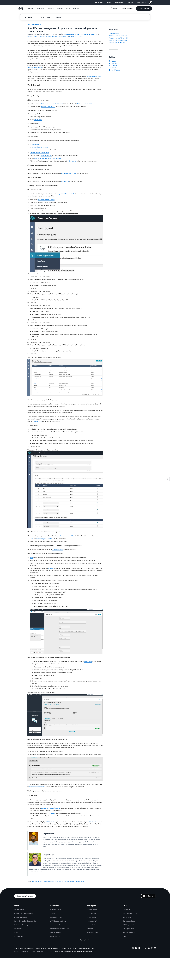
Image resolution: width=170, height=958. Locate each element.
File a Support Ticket (130, 913)
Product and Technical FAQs (59, 929)
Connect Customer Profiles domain (52, 104)
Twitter (113, 61)
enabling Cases (49, 822)
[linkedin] (139, 948)
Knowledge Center (129, 921)
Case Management (48, 881)
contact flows (38, 119)
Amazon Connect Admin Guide (118, 38)
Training (53, 913)
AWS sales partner (93, 822)
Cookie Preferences (37, 951)
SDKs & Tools (91, 913)
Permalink (72, 36)
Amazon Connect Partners (117, 42)
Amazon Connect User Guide (118, 36)
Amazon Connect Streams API (118, 40)
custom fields (38, 421)
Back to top (83, 940)
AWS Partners (55, 936)
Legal (125, 936)
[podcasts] (152, 948)
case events (53, 816)
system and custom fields (66, 194)
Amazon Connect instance (85, 104)
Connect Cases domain (48, 106)
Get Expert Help (128, 929)
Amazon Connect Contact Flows (39, 152)
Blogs (16, 932)
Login (31, 557)
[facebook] (136, 948)
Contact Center (63, 881)
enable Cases (65, 181)
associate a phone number (44, 539)
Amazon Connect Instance (40, 147)
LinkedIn (114, 65)
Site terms (25, 951)
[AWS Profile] (150, 2)
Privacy (16, 951)
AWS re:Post (127, 917)
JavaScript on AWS (93, 932)
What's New (18, 929)
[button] (41, 8)
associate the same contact (37, 787)
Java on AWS (91, 925)
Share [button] (81, 36)
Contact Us (126, 910)
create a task (88, 661)
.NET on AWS (91, 917)
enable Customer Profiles (68, 173)
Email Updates (115, 70)
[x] (133, 948)
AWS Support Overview (131, 925)
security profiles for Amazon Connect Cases (47, 158)
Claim (31, 539)
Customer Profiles (46, 155)
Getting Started (114, 33)
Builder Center (92, 910)
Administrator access (36, 150)
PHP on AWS (91, 929)
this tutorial (72, 161)
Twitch (113, 68)
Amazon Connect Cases (34, 67)
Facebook (114, 63)
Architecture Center (57, 925)
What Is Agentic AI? (20, 917)
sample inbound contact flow (66, 536)
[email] (155, 948)
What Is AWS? (19, 910)
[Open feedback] (168, 479)
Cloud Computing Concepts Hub (25, 921)
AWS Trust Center (56, 917)
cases (56, 881)
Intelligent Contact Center (76, 881)
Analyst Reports (55, 932)
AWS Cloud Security (21, 925)
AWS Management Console (46, 199)
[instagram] (142, 948)
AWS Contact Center (34, 24)
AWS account (36, 144)
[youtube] (149, 948)
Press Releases (19, 936)
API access (52, 813)
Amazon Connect (36, 881)
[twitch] (145, 948)
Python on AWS (92, 921)
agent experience (57, 549)
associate (51, 568)
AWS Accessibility (129, 932)
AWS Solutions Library (58, 921)
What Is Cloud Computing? (23, 913)
